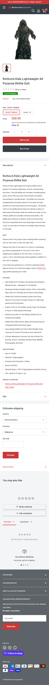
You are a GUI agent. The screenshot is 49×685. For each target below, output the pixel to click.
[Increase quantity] (29, 132)
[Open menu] (4, 7)
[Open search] (33, 10)
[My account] (38, 10)
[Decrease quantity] (14, 132)
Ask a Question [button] (25, 513)
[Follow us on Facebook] (5, 648)
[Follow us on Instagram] (10, 648)
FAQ (4, 396)
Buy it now (24, 148)
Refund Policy (8, 467)
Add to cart (24, 140)
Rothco (6, 99)
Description (8, 165)
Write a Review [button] (25, 507)
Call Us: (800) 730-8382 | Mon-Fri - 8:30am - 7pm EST (24, 2)
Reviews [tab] (7, 521)
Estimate (10, 455)
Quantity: (6, 132)
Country (6, 414)
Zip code (6, 438)
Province (6, 426)
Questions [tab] (24, 521)
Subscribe (11, 626)
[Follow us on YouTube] (15, 648)
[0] (44, 10)
